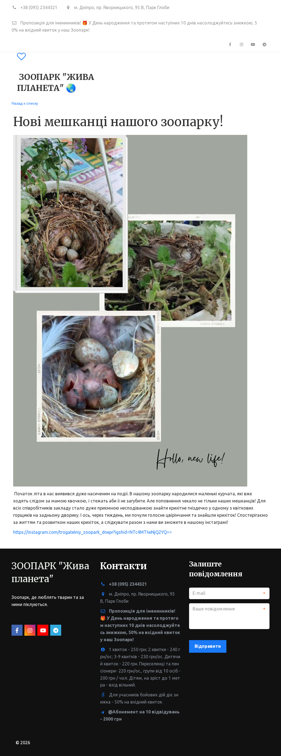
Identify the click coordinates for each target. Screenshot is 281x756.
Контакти (194, 74)
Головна (65, 74)
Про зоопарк (101, 74)
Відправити (208, 646)
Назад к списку (25, 103)
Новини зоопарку (151, 74)
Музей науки (234, 74)
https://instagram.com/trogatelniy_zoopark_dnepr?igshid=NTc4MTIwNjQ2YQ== (92, 532)
